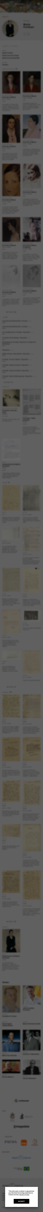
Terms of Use (24, 1195)
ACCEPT (21, 1201)
